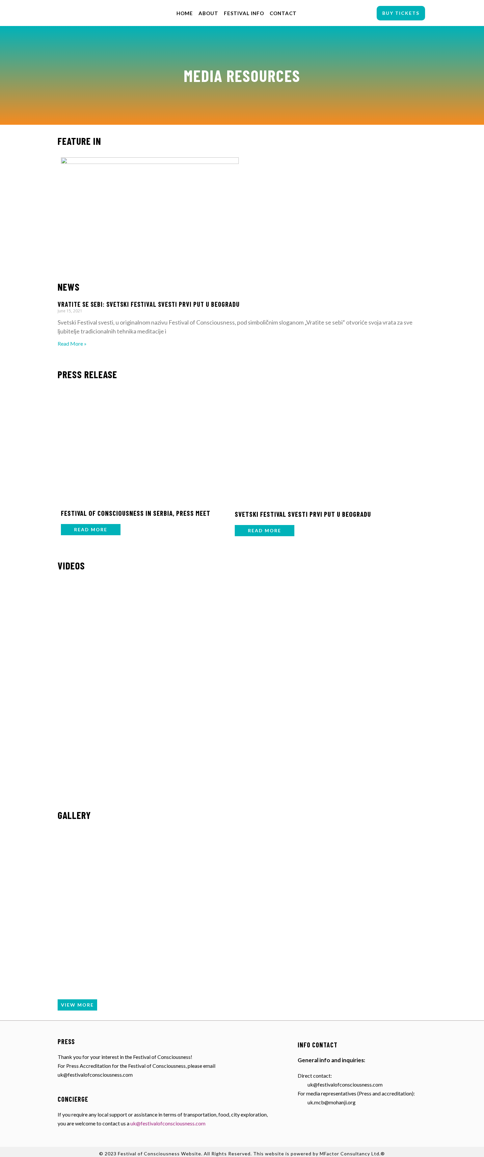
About (208, 13)
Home (184, 13)
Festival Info (244, 13)
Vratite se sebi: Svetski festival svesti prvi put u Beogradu (149, 304)
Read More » (72, 343)
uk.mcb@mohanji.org (332, 1102)
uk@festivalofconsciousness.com (167, 1123)
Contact (283, 13)
